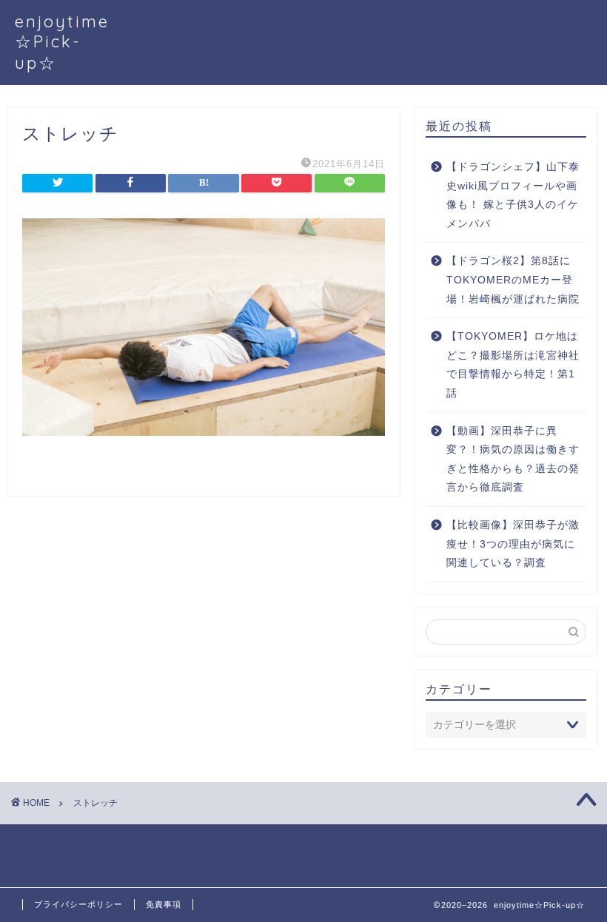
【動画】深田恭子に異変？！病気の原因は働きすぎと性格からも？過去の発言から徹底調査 (513, 459)
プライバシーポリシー (78, 904)
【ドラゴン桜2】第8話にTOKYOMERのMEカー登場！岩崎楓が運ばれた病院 (513, 279)
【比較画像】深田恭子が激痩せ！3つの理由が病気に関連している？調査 (513, 543)
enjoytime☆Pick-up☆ (62, 42)
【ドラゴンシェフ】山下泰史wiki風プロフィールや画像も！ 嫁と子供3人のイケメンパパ (513, 195)
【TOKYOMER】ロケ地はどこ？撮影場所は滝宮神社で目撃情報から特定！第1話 (513, 365)
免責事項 (163, 904)
